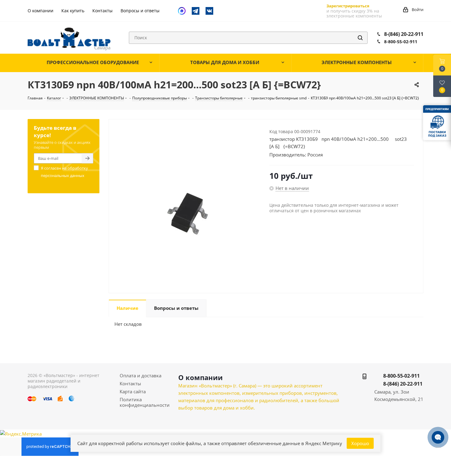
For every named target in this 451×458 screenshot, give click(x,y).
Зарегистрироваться (347, 6)
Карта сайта (133, 391)
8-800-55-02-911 (400, 41)
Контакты (130, 383)
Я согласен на (64, 171)
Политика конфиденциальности (145, 402)
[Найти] (360, 38)
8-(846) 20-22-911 (403, 34)
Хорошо (360, 443)
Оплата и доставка (140, 375)
